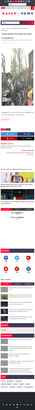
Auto (3, 381)
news (8, 28)
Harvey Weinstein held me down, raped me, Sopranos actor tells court (20, 317)
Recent (6, 284)
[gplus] (11, 1)
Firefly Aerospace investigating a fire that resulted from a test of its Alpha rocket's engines (20, 348)
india (15, 384)
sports (19, 387)
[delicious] (29, 1)
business (10, 381)
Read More (5, 119)
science (12, 387)
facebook (28, 209)
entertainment (7, 384)
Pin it (11, 138)
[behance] (24, 1)
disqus (17, 209)
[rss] (21, 1)
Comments (28, 284)
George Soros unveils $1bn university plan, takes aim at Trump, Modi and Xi (21, 310)
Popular (17, 284)
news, (13, 43)
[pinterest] (13, 1)
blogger (6, 209)
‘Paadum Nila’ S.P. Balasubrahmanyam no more (18, 8)
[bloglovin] (16, 1)
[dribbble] (18, 1)
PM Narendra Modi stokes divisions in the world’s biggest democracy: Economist (16, 185)
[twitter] (8, 1)
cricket (18, 381)
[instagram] (26, 1)
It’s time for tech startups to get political (20, 339)
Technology (28, 387)
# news (8, 129)
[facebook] (5, 1)
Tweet (12, 134)
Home (3, 28)
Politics (4, 387)
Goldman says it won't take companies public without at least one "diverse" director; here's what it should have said (20, 370)
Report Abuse (5, 279)
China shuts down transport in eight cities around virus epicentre (17, 202)
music (21, 384)
